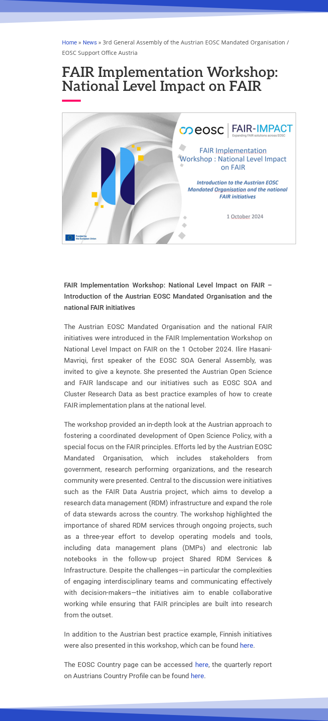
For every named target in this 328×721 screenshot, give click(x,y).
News (90, 42)
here (246, 645)
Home (69, 42)
